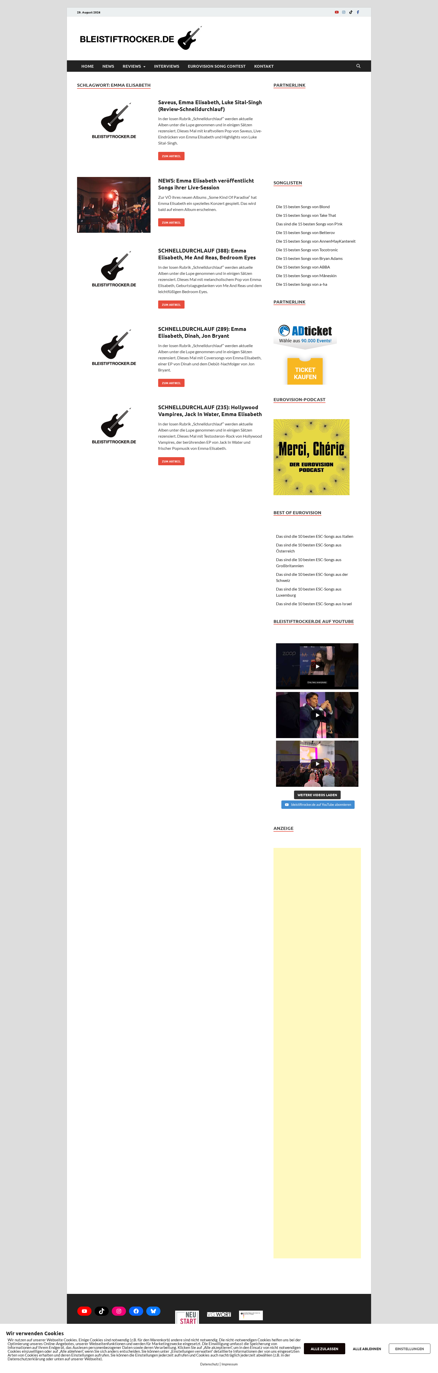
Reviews (132, 66)
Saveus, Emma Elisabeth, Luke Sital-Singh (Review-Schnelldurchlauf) (210, 105)
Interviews (166, 66)
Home (87, 66)
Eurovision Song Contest (217, 66)
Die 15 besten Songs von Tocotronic (307, 249)
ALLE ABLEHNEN (367, 1348)
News (108, 66)
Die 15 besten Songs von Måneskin (306, 275)
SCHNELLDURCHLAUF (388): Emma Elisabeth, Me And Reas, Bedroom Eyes (207, 254)
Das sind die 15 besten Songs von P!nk (309, 223)
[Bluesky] (153, 1311)
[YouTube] (337, 12)
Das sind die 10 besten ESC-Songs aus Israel (314, 603)
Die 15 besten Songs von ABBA (303, 266)
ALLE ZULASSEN (324, 1348)
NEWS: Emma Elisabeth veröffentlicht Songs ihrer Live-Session (206, 184)
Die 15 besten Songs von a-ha (301, 284)
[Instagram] (344, 12)
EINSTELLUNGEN (409, 1348)
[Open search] (358, 66)
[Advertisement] (317, 1053)
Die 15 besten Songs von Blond (303, 206)
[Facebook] (358, 12)
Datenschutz (209, 1364)
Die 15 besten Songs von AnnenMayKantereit (316, 241)
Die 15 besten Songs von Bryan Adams (309, 258)
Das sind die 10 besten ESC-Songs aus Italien (314, 536)
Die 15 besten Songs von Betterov (305, 232)
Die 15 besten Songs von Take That (306, 215)
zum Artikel (169, 155)
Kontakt (264, 66)
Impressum (230, 1364)
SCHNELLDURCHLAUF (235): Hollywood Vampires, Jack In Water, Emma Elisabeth (210, 410)
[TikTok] (351, 12)
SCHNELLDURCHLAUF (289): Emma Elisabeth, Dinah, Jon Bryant (202, 332)
